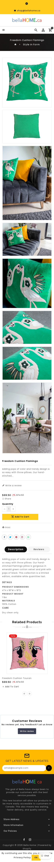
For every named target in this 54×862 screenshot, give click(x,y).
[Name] (49, 768)
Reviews (39, 549)
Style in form (31, 44)
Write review (27, 731)
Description (15, 549)
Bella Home (29, 845)
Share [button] (7, 498)
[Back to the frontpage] (15, 44)
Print (8, 527)
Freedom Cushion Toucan (17, 678)
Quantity (7, 504)
